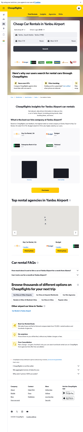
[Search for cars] (3, 24)
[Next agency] (76, 233)
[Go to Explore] (3, 28)
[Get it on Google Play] (68, 393)
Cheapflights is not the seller (23, 366)
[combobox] (19, 30)
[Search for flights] (3, 15)
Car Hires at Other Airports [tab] (22, 295)
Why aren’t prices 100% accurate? (25, 374)
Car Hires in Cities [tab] (48, 300)
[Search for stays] (3, 19)
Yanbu (36, 97)
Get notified (66, 86)
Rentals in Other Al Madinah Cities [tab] (25, 300)
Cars (12, 97)
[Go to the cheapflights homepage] (16, 8)
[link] (45, 190)
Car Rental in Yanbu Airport (21, 311)
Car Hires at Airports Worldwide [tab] (47, 295)
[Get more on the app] (3, 34)
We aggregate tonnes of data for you (26, 370)
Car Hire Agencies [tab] (69, 295)
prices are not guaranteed (55, 359)
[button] (80, 2)
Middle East (19, 97)
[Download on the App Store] (68, 398)
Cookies (37, 2)
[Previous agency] (15, 233)
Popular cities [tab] (63, 300)
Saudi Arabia (28, 97)
